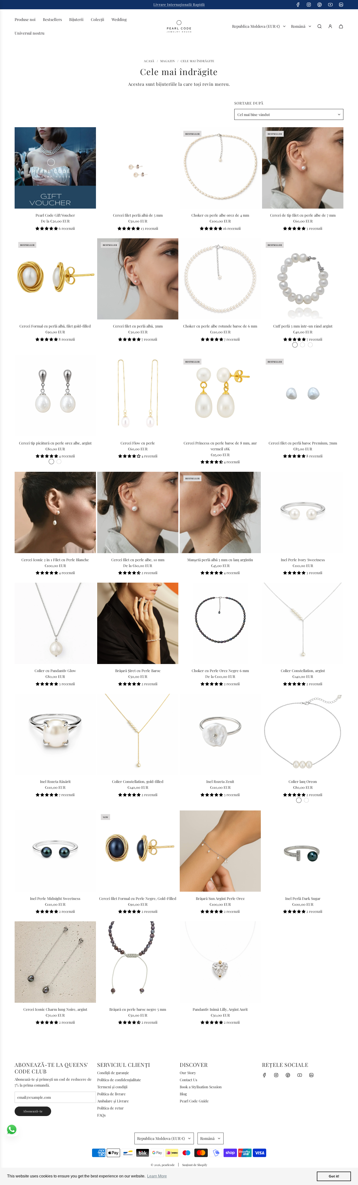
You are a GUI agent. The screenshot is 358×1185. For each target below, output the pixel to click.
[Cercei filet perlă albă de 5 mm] (138, 168)
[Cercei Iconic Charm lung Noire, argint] (55, 962)
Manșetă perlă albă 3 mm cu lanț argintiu (220, 559)
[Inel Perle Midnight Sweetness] (55, 851)
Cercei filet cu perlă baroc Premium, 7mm (303, 443)
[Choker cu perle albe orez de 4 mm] (220, 168)
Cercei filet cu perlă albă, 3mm (138, 326)
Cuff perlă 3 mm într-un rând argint (302, 326)
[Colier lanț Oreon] (302, 734)
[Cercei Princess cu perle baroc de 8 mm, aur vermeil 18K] (220, 395)
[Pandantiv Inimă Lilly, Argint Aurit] (220, 962)
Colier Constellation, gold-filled (137, 781)
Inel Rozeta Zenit (220, 781)
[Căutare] (319, 26)
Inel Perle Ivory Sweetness (303, 559)
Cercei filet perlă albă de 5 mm (138, 215)
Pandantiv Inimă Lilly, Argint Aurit (220, 1009)
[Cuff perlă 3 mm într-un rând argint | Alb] (294, 344)
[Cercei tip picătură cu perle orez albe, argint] (55, 395)
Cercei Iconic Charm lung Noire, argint (55, 1009)
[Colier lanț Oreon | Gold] (306, 800)
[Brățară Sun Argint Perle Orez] (220, 851)
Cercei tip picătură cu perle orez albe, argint (55, 443)
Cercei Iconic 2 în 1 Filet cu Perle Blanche (55, 559)
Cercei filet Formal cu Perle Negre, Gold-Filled (137, 898)
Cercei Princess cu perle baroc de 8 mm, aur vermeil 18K (220, 446)
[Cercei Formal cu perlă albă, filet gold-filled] (55, 279)
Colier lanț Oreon (303, 781)
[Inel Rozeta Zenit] (220, 734)
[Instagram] (308, 4)
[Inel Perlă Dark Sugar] (302, 851)
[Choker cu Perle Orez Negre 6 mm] (220, 623)
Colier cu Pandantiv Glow (55, 670)
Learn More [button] (157, 1176)
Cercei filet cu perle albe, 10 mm (137, 559)
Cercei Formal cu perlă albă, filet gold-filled (55, 326)
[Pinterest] (319, 4)
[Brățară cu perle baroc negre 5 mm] (138, 962)
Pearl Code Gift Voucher (55, 215)
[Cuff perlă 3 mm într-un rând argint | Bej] (302, 344)
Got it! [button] (334, 1176)
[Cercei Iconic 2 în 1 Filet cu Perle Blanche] (55, 512)
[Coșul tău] (341, 26)
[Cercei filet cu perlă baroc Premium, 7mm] (302, 395)
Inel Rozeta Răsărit (55, 781)
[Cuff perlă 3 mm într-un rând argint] (302, 279)
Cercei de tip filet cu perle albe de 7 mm (303, 215)
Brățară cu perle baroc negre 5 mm (137, 1009)
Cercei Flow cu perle (138, 443)
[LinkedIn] (341, 4)
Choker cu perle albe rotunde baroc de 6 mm (220, 326)
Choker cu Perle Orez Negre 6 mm (220, 670)
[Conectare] (330, 26)
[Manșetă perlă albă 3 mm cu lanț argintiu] (220, 512)
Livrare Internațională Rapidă (179, 4)
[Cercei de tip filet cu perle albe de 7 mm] (302, 168)
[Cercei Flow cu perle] (138, 395)
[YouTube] (330, 4)
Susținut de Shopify (194, 1165)
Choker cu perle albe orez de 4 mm (220, 215)
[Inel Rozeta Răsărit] (55, 734)
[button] (47, 228)
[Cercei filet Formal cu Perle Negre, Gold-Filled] (138, 851)
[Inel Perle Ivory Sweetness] (302, 512)
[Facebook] (298, 4)
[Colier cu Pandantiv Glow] (55, 623)
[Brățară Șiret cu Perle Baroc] (138, 623)
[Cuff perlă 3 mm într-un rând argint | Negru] (310, 344)
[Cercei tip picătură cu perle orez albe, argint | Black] (59, 461)
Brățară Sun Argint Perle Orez (220, 898)
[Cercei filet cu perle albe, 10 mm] (138, 512)
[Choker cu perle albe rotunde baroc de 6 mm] (220, 279)
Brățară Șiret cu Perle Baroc (137, 670)
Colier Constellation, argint (303, 670)
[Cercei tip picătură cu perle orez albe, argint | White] (51, 461)
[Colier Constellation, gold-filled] (138, 734)
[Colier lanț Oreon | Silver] (298, 800)
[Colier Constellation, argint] (302, 623)
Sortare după (248, 103)
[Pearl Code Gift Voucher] (55, 168)
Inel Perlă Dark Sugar (302, 898)
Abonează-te (33, 1111)
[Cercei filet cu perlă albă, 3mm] (138, 279)
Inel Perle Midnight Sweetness (55, 898)
